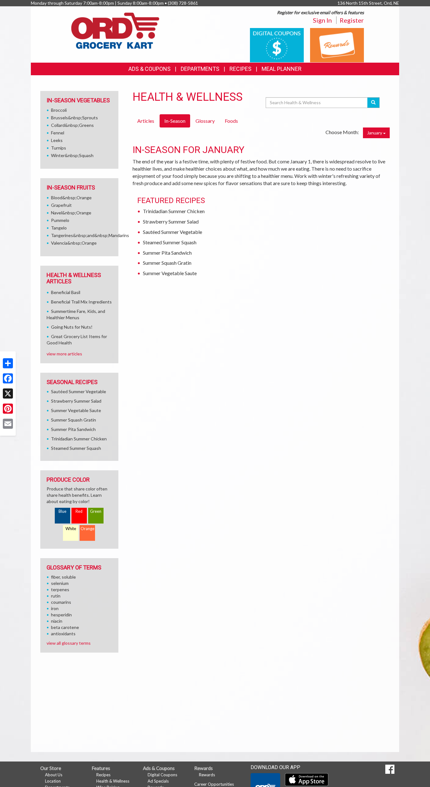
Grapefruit (61, 205)
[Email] (8, 423)
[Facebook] (8, 378)
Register (352, 20)
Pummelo (60, 220)
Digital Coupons (162, 774)
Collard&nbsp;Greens (72, 125)
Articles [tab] (145, 121)
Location (53, 781)
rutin (55, 595)
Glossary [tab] (205, 121)
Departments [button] (200, 68)
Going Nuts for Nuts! (72, 327)
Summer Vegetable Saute (170, 273)
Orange (87, 528)
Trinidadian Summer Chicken (174, 211)
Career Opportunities (214, 784)
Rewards (207, 774)
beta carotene (65, 627)
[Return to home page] (115, 30)
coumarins (61, 602)
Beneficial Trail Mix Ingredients (81, 301)
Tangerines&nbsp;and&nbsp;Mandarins (90, 235)
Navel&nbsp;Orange (71, 212)
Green (95, 511)
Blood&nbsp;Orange (71, 197)
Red (79, 511)
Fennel (57, 132)
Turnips (58, 147)
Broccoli (59, 110)
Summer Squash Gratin (167, 263)
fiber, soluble (63, 577)
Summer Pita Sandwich (167, 253)
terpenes (60, 589)
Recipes (240, 68)
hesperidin (61, 614)
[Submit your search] (373, 102)
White (70, 528)
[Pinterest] (8, 408)
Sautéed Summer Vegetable (172, 232)
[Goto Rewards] (337, 44)
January (375, 132)
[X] (8, 393)
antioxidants (63, 633)
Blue (62, 511)
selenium (60, 583)
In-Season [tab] (174, 121)
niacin (56, 621)
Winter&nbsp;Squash (72, 155)
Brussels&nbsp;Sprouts (74, 117)
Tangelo (59, 227)
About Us (53, 774)
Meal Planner (282, 68)
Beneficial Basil (65, 292)
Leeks (57, 140)
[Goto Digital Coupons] (277, 44)
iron (55, 608)
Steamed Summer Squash (169, 242)
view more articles (64, 353)
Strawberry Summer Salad (171, 221)
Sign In (322, 20)
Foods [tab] (231, 121)
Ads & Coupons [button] (149, 68)
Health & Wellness (112, 781)
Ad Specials (158, 781)
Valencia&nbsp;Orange (74, 243)
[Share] (8, 363)
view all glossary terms (69, 643)
